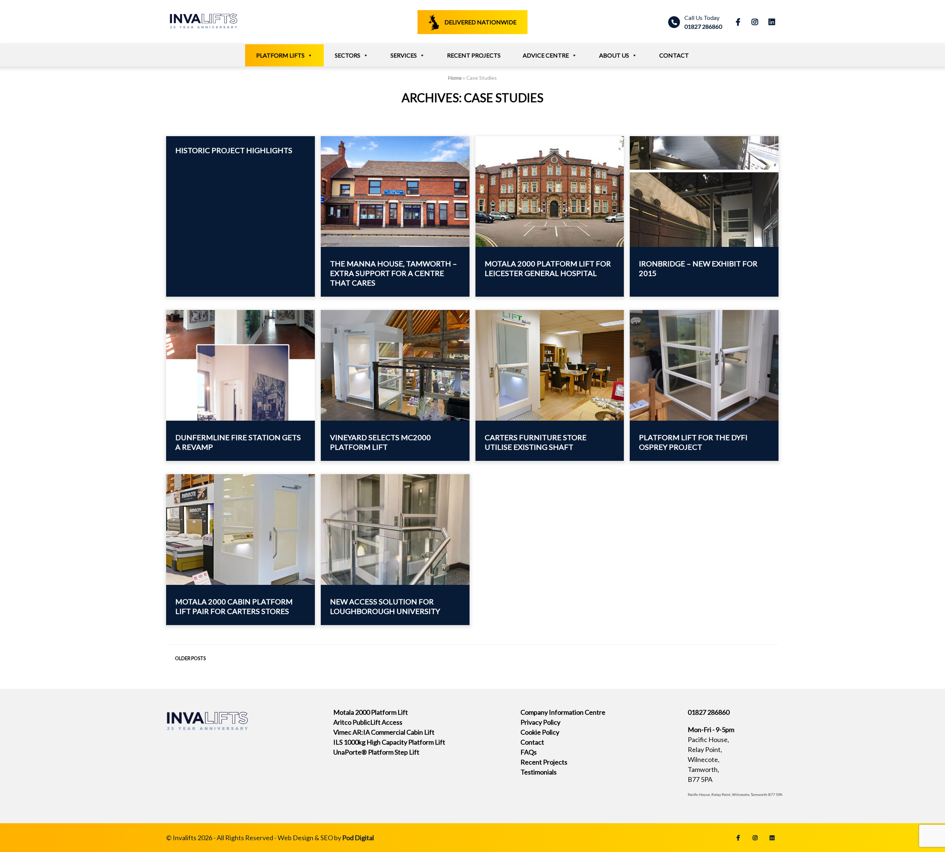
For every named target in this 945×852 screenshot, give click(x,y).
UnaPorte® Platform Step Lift (376, 752)
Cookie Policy (539, 732)
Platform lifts (280, 55)
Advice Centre (546, 55)
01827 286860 (703, 22)
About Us (614, 55)
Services (404, 55)
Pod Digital (358, 838)
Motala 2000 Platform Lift (370, 712)
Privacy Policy (540, 722)
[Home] (203, 31)
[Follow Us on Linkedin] (770, 22)
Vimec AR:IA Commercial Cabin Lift (383, 732)
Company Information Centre (562, 712)
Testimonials (538, 772)
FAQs (528, 752)
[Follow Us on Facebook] (736, 22)
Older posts (190, 658)
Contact (674, 55)
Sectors (347, 55)
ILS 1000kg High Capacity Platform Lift (389, 742)
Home (455, 78)
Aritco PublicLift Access (367, 722)
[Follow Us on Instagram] (753, 22)
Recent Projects (474, 55)
